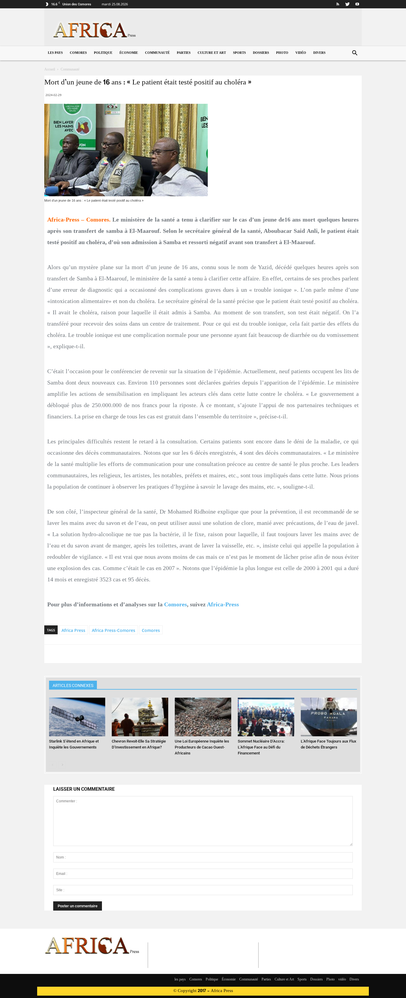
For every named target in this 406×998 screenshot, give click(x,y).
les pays (55, 53)
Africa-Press (223, 604)
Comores (78, 53)
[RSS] (337, 4)
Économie (128, 53)
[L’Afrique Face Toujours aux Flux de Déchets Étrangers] (329, 717)
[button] (354, 54)
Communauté (157, 53)
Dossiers (261, 53)
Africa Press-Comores (113, 630)
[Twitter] (347, 4)
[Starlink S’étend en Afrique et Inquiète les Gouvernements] (77, 717)
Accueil (49, 70)
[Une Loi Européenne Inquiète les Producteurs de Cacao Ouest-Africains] (203, 717)
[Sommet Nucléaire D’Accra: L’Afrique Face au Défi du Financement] (266, 717)
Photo (282, 53)
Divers (319, 53)
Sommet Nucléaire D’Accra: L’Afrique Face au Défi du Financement (261, 747)
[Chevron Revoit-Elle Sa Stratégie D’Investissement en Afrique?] (140, 717)
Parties (184, 53)
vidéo (300, 53)
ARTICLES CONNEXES (73, 685)
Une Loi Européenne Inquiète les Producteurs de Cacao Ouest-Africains (202, 747)
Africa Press (73, 630)
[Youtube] (357, 4)
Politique (103, 53)
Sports (239, 53)
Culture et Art (212, 53)
